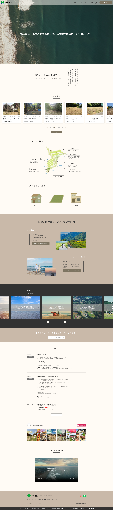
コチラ (46, 409)
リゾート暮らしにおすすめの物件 (72, 270)
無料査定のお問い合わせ (56, 337)
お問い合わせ (106, 2)
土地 (56, 205)
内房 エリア (35, 159)
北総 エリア (74, 148)
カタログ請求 (47, 499)
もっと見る (56, 132)
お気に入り (96, 3)
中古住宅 (36, 205)
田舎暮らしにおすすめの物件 (40, 243)
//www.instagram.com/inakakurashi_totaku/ (47, 393)
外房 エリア (73, 169)
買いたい (76, 2)
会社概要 (91, 2)
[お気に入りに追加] (19, 116)
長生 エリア (74, 163)
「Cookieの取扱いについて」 (76, 508)
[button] (48, 127)
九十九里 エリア (74, 154)
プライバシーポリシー (34, 503)
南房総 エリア (35, 169)
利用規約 (40, 503)
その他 (77, 205)
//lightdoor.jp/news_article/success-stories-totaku (48, 397)
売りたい (83, 2)
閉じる (91, 508)
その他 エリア (59, 176)
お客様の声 (40, 499)
